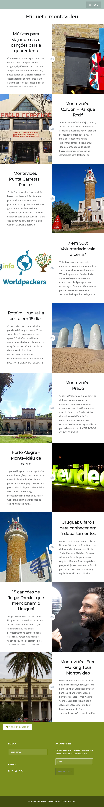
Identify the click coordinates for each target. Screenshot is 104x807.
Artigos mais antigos (17, 727)
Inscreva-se (65, 771)
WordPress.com (68, 801)
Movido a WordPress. (37, 801)
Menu (95, 5)
